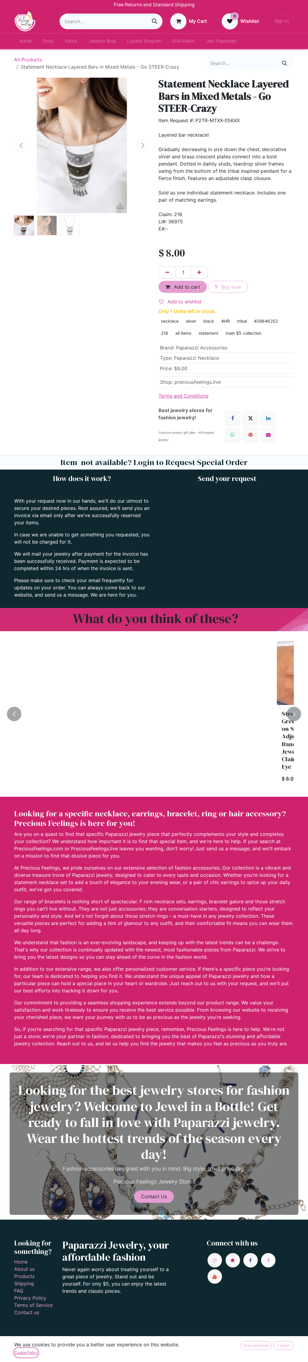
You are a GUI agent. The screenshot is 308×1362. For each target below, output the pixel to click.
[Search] (154, 21)
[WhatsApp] (232, 434)
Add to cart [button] (186, 287)
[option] (154, 714)
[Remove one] (167, 272)
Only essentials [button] (256, 1345)
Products (24, 1276)
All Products (28, 60)
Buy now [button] (230, 287)
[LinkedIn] (268, 418)
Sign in (282, 21)
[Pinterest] (250, 434)
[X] (250, 418)
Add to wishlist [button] (184, 302)
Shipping (24, 1283)
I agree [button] (283, 1345)
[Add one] (199, 272)
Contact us (26, 1312)
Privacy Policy (30, 1298)
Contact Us (154, 1196)
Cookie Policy (26, 1352)
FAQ (18, 1291)
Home (21, 1262)
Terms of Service (33, 1305)
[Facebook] (232, 418)
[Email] (268, 434)
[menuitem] (25, 41)
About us (24, 1269)
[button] (21, 145)
